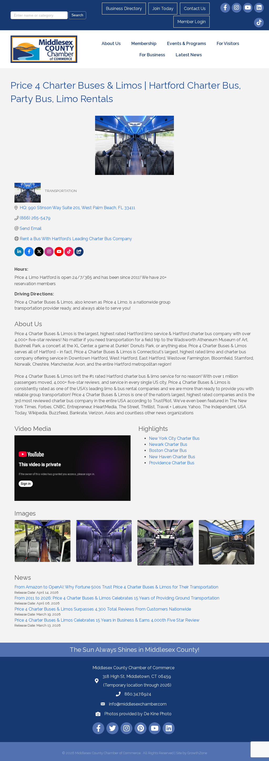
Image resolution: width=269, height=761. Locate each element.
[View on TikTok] (69, 254)
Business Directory (124, 8)
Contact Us (195, 8)
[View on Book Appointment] (79, 254)
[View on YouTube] (59, 254)
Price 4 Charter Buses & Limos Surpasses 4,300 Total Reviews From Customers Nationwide (102, 609)
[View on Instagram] (49, 254)
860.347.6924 (138, 694)
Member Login (191, 21)
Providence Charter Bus (171, 462)
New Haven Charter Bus (172, 456)
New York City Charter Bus (174, 438)
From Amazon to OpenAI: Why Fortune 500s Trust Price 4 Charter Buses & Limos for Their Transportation (116, 586)
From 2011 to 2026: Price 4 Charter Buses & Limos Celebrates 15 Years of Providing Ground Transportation (116, 598)
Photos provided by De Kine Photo (138, 713)
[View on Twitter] (39, 254)
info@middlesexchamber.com (138, 704)
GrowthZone (197, 753)
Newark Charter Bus (168, 444)
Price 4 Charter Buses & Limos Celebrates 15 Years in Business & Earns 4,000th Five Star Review (106, 620)
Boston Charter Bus (168, 450)
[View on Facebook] (29, 254)
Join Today (162, 8)
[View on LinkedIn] (19, 254)
